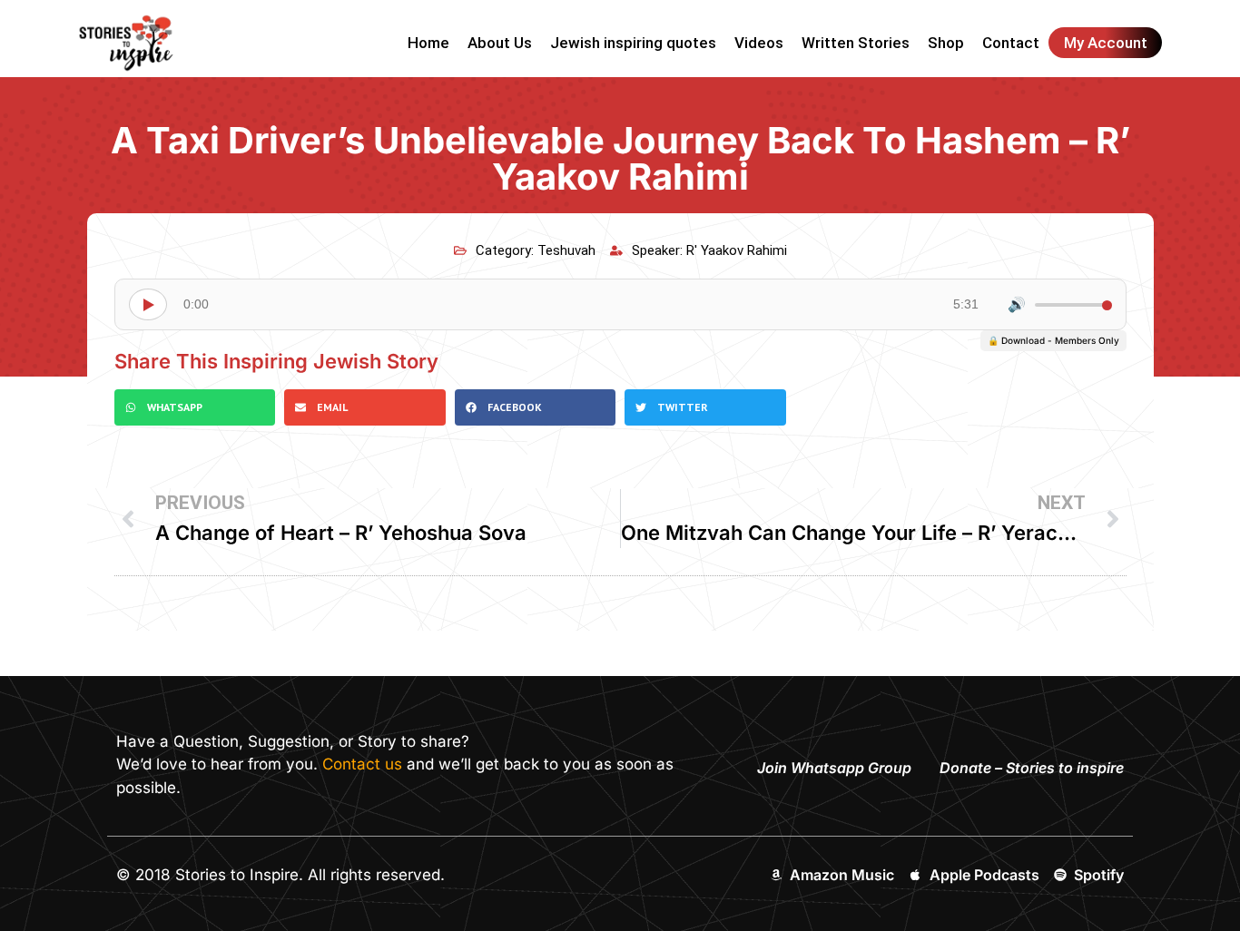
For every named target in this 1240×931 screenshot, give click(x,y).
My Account (1105, 43)
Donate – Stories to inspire (1032, 768)
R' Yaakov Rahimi (736, 250)
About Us (499, 43)
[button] (195, 407)
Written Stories (856, 43)
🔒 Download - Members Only (1053, 340)
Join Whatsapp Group (834, 768)
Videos (758, 43)
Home (428, 43)
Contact (1010, 43)
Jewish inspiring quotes (633, 43)
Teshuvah (566, 250)
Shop (946, 43)
